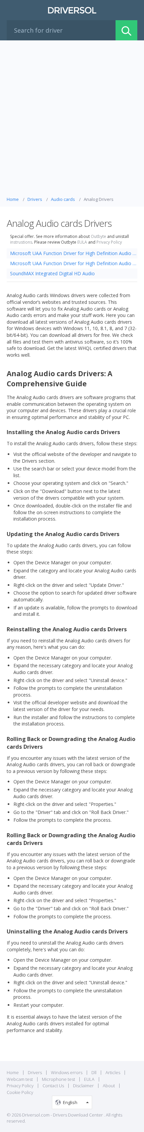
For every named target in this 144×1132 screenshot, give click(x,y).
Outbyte (98, 236)
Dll (93, 1072)
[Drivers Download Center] (72, 10)
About (109, 1086)
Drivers (35, 1072)
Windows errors (66, 1072)
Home (13, 1072)
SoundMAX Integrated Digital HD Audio (52, 273)
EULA (82, 242)
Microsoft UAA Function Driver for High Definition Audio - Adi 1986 (73, 263)
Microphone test (58, 1079)
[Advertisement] (72, 120)
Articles (112, 1072)
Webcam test (20, 1079)
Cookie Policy (20, 1092)
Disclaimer (83, 1086)
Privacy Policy (109, 242)
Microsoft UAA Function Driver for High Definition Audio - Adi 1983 (73, 253)
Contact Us (53, 1086)
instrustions (21, 242)
